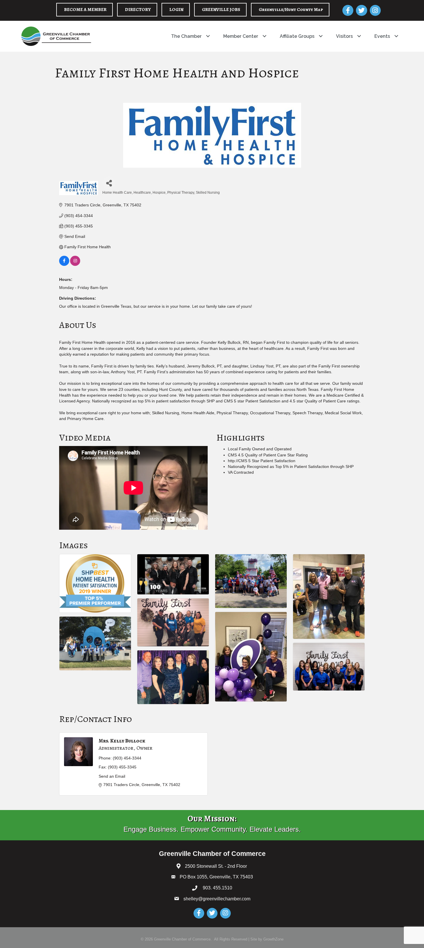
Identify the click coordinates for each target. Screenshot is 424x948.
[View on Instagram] (75, 264)
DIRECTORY (138, 9)
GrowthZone (273, 939)
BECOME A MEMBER (85, 9)
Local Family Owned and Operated (260, 449)
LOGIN (176, 9)
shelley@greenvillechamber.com (216, 898)
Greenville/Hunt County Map (291, 9)
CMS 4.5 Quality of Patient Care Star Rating (268, 455)
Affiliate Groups (297, 36)
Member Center (240, 36)
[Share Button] (108, 182)
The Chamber (186, 36)
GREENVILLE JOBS (221, 9)
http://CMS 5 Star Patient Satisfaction (261, 460)
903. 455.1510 (217, 887)
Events (382, 36)
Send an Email (112, 776)
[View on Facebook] (64, 264)
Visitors (344, 36)
